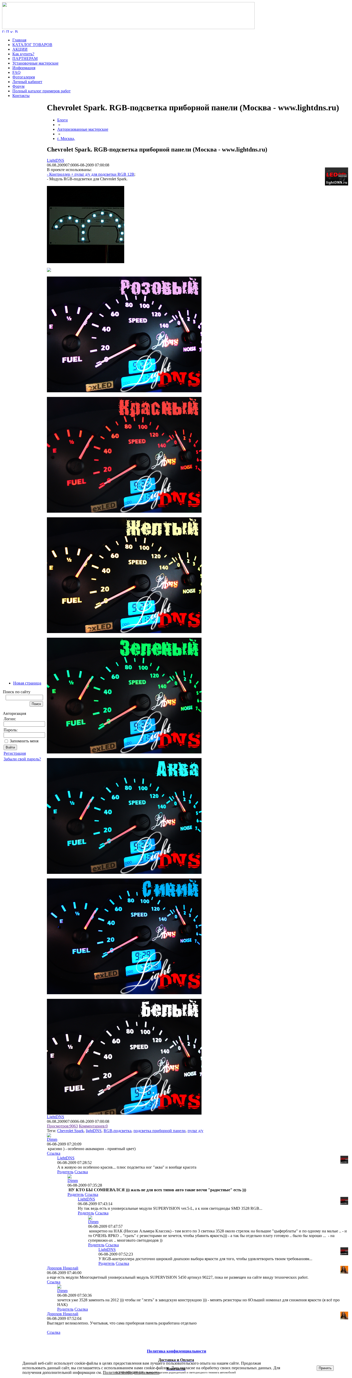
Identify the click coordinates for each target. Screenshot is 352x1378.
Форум (18, 86)
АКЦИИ (20, 49)
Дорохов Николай (62, 1268)
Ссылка (53, 1153)
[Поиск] (7, 31)
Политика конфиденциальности (131, 1372)
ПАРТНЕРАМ (25, 58)
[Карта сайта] (12, 31)
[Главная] (128, 27)
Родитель (65, 1172)
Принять (325, 1368)
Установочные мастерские (35, 63)
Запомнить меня (24, 741)
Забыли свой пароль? (22, 759)
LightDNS (55, 160)
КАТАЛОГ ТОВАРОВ (32, 44)
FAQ (16, 72)
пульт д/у (195, 1130)
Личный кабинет (27, 81)
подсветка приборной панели (159, 1130)
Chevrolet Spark (70, 1130)
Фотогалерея (23, 77)
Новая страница (27, 683)
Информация (23, 68)
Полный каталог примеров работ (41, 91)
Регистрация (15, 753)
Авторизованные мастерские (82, 129)
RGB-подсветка (117, 1130)
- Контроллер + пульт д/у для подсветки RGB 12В (90, 174)
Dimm (52, 1139)
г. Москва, (66, 138)
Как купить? (23, 54)
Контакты (21, 95)
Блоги (62, 120)
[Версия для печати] (16, 31)
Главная (19, 40)
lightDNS (94, 1130)
